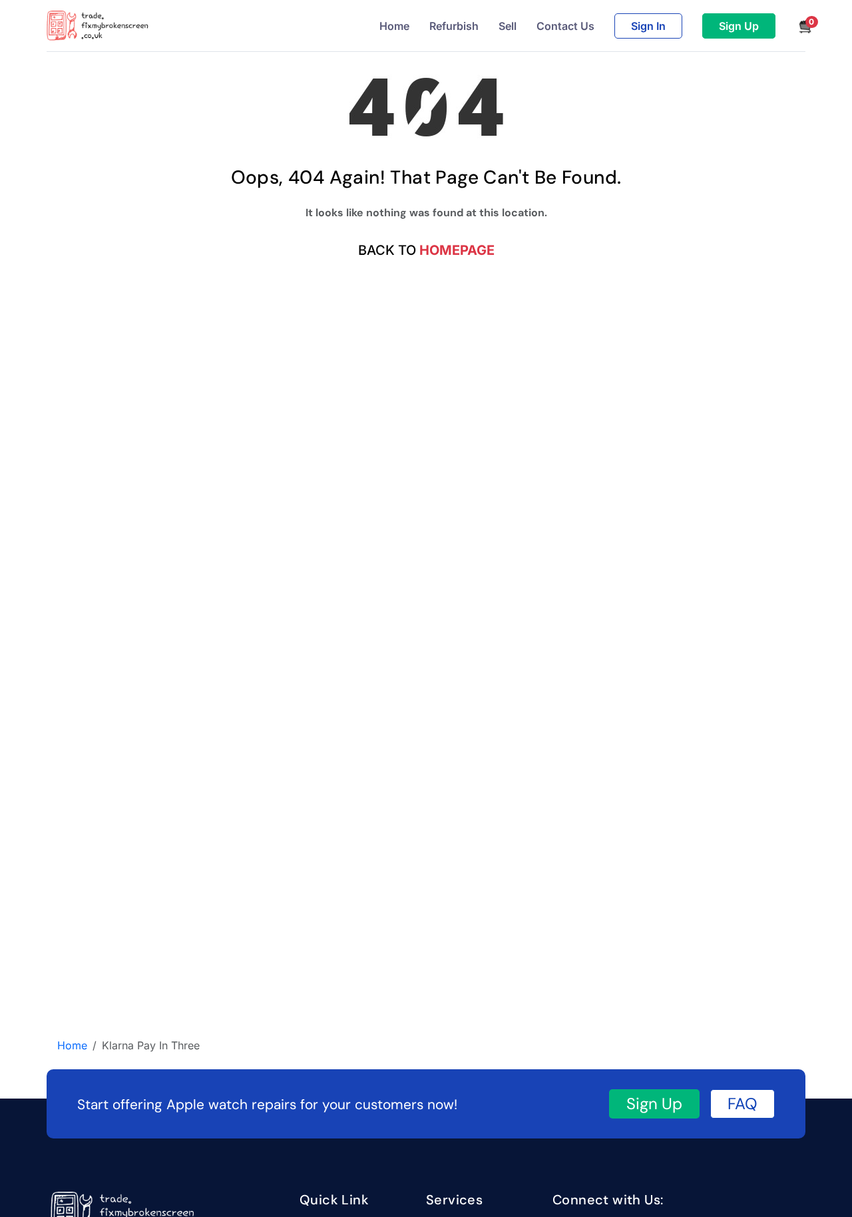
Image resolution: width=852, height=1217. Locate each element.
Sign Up (739, 26)
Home (394, 26)
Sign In (648, 26)
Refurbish (454, 26)
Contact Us (565, 26)
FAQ (742, 1103)
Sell (508, 26)
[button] (800, 26)
